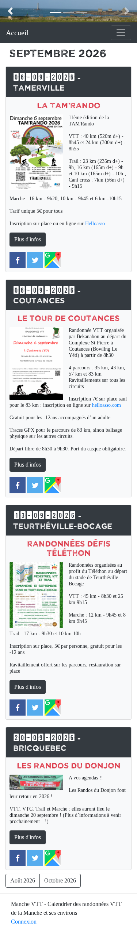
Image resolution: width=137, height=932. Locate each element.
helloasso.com (106, 405)
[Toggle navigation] (121, 32)
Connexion (24, 921)
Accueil (17, 33)
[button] (10, 11)
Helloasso (95, 223)
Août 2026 (22, 880)
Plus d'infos (27, 239)
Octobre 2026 (60, 880)
